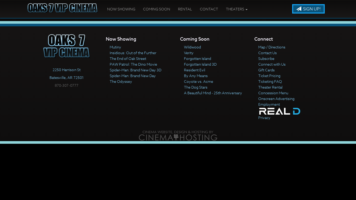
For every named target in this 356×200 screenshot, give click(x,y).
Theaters (235, 9)
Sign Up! (311, 9)
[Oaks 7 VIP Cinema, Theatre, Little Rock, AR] (66, 96)
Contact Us (267, 52)
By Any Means (196, 75)
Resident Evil (194, 69)
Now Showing (121, 9)
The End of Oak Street (128, 58)
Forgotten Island (197, 58)
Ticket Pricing (269, 75)
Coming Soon (156, 9)
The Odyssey (121, 81)
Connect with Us (272, 64)
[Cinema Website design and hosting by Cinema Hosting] (178, 135)
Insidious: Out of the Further (133, 52)
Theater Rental (270, 87)
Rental (185, 9)
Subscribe (266, 58)
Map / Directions (271, 47)
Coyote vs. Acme (198, 81)
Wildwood (192, 47)
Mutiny (115, 47)
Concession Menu (273, 92)
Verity (189, 52)
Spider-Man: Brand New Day (133, 75)
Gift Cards (266, 69)
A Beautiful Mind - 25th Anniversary (213, 92)
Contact (209, 9)
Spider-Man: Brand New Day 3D (135, 69)
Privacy (264, 117)
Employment (269, 104)
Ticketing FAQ (270, 81)
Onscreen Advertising (276, 98)
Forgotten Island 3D (200, 64)
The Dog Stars (195, 87)
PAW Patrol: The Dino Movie (133, 64)
